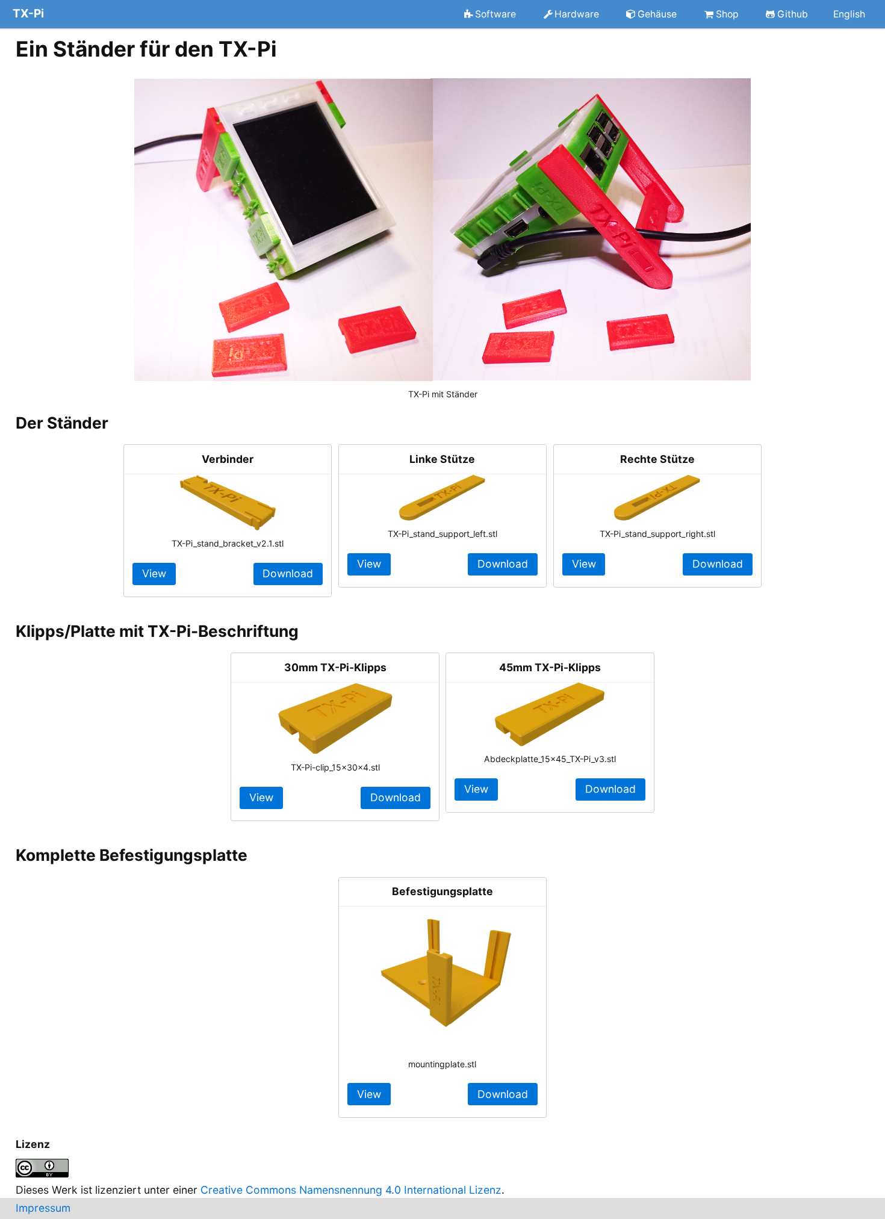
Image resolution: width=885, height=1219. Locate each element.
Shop (727, 13)
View (154, 573)
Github (792, 13)
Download (287, 573)
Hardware (576, 13)
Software (495, 13)
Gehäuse (657, 13)
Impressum (43, 1208)
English (849, 13)
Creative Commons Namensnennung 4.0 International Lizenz (351, 1189)
